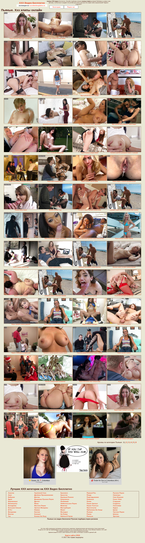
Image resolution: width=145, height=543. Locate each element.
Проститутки (91, 508)
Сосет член (117, 499)
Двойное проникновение (43, 495)
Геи (9, 516)
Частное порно (118, 512)
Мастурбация (66, 508)
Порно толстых (92, 505)
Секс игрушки (118, 497)
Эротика (116, 516)
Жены (36, 503)
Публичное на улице (94, 510)
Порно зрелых (92, 503)
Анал (10, 495)
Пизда (89, 495)
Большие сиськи (14, 508)
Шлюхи (115, 514)
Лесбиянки (65, 501)
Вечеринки (12, 512)
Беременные (13, 501)
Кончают (37, 514)
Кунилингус (65, 499)
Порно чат (71, 7)
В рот (10, 510)
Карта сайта (70, 535)
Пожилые (90, 499)
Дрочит (37, 501)
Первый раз (91, 493)
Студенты (116, 503)
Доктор (37, 497)
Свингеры (116, 495)
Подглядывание (93, 497)
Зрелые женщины (41, 508)
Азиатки (11, 493)
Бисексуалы (12, 503)
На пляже (64, 514)
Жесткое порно (40, 505)
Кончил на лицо (40, 516)
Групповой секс (40, 493)
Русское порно (118, 493)
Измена (37, 510)
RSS (78, 535)
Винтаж (11, 514)
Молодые (64, 512)
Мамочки (64, 505)
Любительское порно (69, 503)
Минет (63, 510)
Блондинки (12, 505)
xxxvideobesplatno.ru (37, 5)
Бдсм (10, 499)
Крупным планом (67, 497)
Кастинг (37, 512)
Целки (115, 510)
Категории (57, 7)
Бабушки (11, 497)
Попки (89, 501)
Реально (90, 516)
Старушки (116, 501)
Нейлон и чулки (67, 516)
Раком (89, 514)
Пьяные (90, 512)
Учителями (117, 505)
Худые (115, 508)
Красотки (64, 495)
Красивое (64, 493)
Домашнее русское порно (44, 499)
